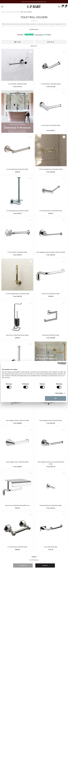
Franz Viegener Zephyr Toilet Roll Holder (17, 420)
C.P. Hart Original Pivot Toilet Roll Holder (51, 169)
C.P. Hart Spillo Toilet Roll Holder (17, 84)
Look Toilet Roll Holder (50, 547)
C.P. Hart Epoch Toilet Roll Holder (50, 125)
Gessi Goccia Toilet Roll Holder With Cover (17, 505)
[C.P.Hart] (34, 7)
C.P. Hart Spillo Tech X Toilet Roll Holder (50, 210)
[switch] (25, 387)
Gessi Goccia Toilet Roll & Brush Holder (17, 335)
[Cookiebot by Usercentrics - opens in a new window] (59, 363)
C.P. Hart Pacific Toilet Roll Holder (51, 84)
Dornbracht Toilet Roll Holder (50, 335)
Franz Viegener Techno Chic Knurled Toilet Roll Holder (50, 463)
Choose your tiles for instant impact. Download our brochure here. (34, 1)
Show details (59, 393)
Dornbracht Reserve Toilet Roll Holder (51, 505)
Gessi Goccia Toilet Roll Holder (51, 293)
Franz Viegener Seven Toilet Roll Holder (50, 420)
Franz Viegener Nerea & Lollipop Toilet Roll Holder (50, 252)
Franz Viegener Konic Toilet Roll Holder (17, 462)
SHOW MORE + (34, 29)
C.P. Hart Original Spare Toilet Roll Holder (17, 293)
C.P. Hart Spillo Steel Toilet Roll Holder (17, 169)
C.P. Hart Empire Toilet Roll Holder (17, 252)
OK (55, 398)
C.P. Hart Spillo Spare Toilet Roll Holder (17, 210)
